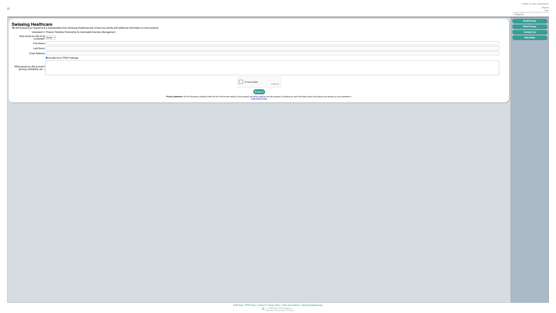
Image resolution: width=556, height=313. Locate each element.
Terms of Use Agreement (535, 4)
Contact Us (530, 32)
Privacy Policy (274, 305)
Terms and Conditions (291, 305)
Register (545, 8)
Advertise (529, 37)
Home (529, 26)
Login (546, 10)
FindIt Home (529, 20)
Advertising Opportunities (312, 305)
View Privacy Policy (259, 98)
